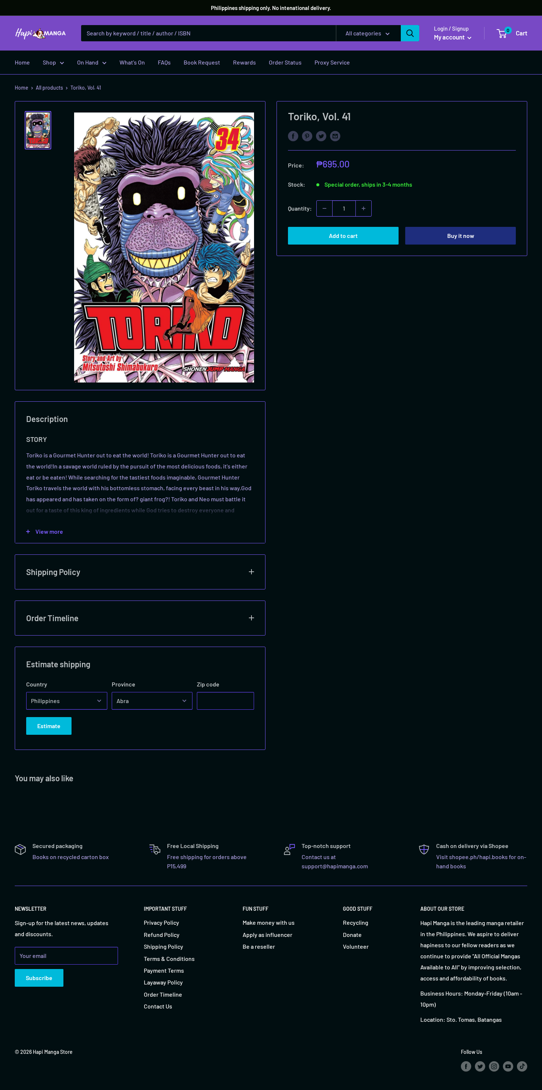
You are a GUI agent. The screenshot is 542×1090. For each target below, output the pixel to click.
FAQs (164, 62)
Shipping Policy (163, 946)
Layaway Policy (163, 982)
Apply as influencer (267, 934)
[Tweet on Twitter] (321, 135)
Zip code (208, 684)
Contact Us (158, 1006)
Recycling (355, 922)
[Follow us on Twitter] (480, 1066)
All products (49, 87)
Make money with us (269, 922)
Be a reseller (259, 946)
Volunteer (356, 946)
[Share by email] (335, 135)
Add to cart (343, 235)
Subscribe (39, 977)
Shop (49, 62)
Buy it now (460, 235)
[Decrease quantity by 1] (324, 208)
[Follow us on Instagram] (494, 1066)
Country (36, 684)
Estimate (48, 725)
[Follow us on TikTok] (522, 1066)
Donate (352, 934)
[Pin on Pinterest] (307, 135)
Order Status (285, 62)
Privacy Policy (161, 922)
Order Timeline (163, 994)
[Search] (410, 33)
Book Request (202, 62)
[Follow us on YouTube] (508, 1066)
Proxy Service (332, 62)
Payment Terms (164, 970)
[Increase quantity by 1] (363, 208)
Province (123, 684)
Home (22, 62)
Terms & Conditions (169, 958)
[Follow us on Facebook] (466, 1066)
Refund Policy (162, 934)
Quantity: (300, 208)
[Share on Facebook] (293, 135)
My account (450, 37)
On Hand (87, 62)
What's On (132, 62)
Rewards (244, 62)
